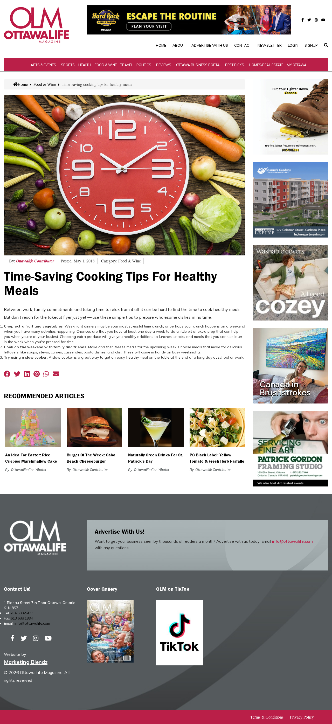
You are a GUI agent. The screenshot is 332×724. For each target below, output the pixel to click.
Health (84, 65)
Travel (126, 65)
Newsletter (270, 45)
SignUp (311, 45)
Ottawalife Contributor (35, 261)
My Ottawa (297, 65)
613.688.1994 (22, 618)
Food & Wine (106, 65)
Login (293, 45)
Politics (143, 65)
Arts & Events (43, 65)
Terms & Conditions (266, 717)
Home (161, 45)
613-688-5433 (21, 613)
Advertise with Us (209, 45)
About (178, 45)
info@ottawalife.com (292, 541)
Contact (242, 45)
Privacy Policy (302, 717)
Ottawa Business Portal (199, 65)
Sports (68, 65)
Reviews (163, 65)
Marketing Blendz (25, 662)
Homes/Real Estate (266, 65)
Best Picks (234, 65)
